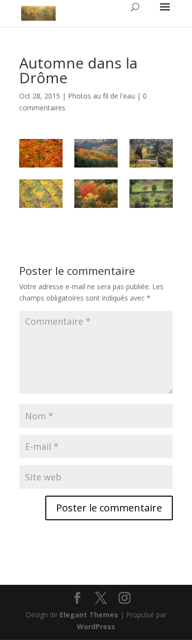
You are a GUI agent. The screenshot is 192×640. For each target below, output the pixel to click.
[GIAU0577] (41, 193)
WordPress (96, 626)
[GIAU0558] (96, 153)
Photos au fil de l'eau (101, 96)
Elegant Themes (89, 614)
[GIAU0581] (151, 193)
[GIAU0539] (41, 153)
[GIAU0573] (151, 153)
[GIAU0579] (96, 193)
